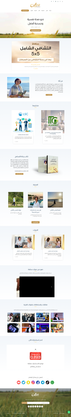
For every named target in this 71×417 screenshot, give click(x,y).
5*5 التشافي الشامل (35, 64)
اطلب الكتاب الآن (19, 173)
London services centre (23, 134)
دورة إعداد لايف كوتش (53, 251)
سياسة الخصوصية (55, 413)
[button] (19, 286)
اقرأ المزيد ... (49, 94)
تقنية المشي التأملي (55, 210)
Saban (11, 413)
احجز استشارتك (35, 30)
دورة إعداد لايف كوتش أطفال (23, 251)
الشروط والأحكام (62, 413)
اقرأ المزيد (36, 68)
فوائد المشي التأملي (16, 210)
